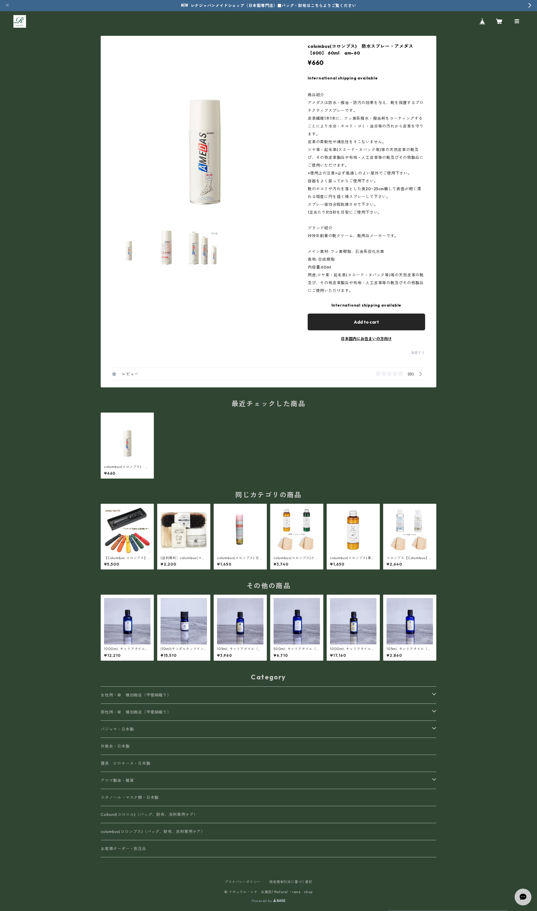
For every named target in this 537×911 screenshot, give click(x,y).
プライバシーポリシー (242, 882)
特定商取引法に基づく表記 (290, 882)
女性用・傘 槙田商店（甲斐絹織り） (136, 695)
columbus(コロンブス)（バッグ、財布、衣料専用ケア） (153, 831)
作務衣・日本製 (115, 746)
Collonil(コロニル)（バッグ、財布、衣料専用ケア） (149, 814)
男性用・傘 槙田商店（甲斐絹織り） (136, 712)
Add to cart (366, 322)
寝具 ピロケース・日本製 (125, 763)
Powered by (262, 901)
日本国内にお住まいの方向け (366, 338)
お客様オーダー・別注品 (123, 848)
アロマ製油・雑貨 (117, 780)
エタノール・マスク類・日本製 (130, 797)
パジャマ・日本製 (117, 729)
